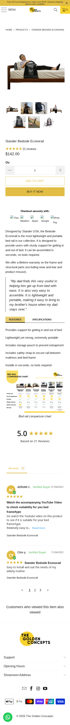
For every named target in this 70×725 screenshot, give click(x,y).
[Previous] (8, 65)
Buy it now (35, 191)
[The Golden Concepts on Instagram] (38, 689)
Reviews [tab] (14, 468)
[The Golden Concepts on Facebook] (31, 689)
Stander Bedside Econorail (22, 535)
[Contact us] (7, 717)
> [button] (48, 590)
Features (15, 319)
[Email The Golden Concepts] (24, 689)
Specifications (42, 319)
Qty (7, 162)
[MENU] (2, 10)
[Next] (62, 65)
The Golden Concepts (39, 716)
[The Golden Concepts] (35, 10)
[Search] (55, 10)
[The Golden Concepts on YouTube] (45, 689)
